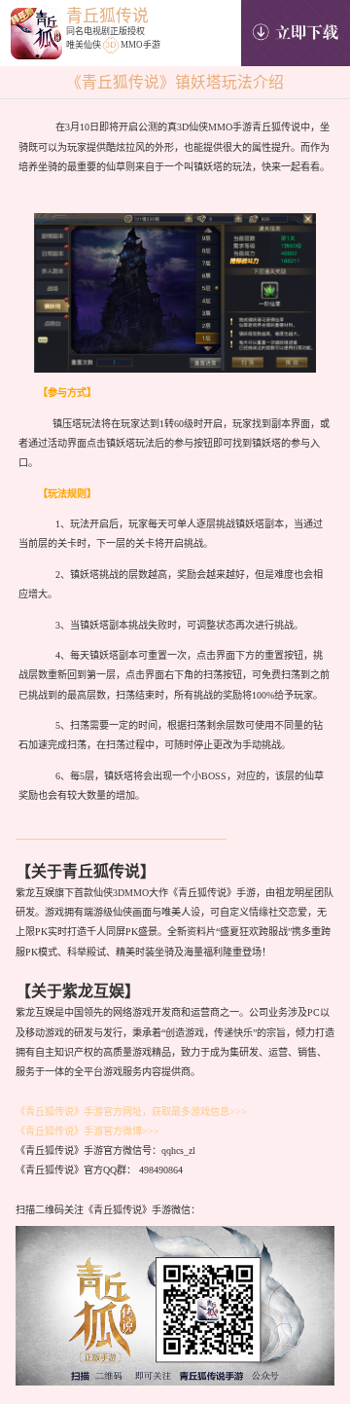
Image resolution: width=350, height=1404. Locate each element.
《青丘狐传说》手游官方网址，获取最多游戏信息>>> (131, 1111)
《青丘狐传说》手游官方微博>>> (87, 1131)
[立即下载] (295, 33)
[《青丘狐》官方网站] (36, 37)
